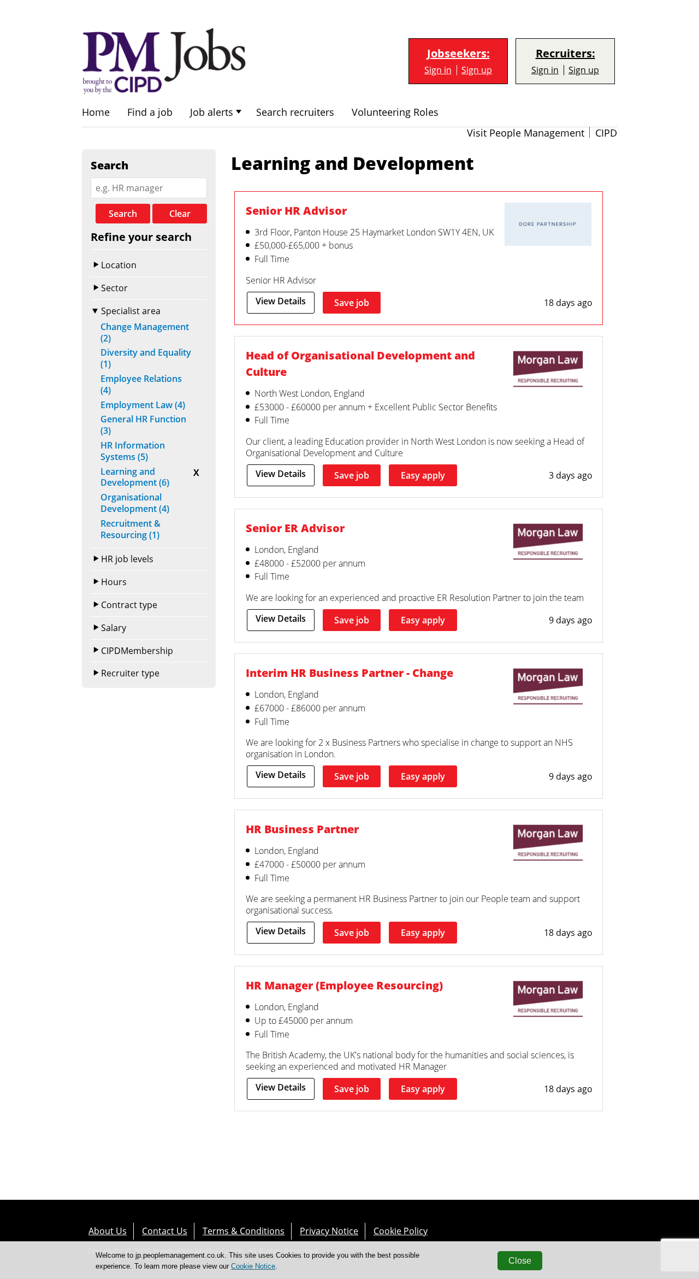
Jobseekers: (458, 53)
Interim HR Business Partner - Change (349, 672)
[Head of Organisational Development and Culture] (548, 370)
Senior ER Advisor (295, 528)
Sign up (476, 70)
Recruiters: (565, 53)
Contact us (164, 1231)
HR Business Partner (302, 829)
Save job (351, 303)
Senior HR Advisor (296, 210)
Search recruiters (295, 112)
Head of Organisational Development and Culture (360, 363)
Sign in (438, 70)
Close (519, 1260)
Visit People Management (525, 133)
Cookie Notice (253, 1266)
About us (107, 1231)
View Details (281, 301)
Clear (180, 214)
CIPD (606, 133)
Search (123, 214)
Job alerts (211, 112)
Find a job (150, 112)
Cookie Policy (401, 1231)
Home (96, 112)
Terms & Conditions (244, 1231)
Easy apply (423, 475)
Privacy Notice (329, 1231)
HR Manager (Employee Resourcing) (344, 985)
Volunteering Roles (395, 112)
